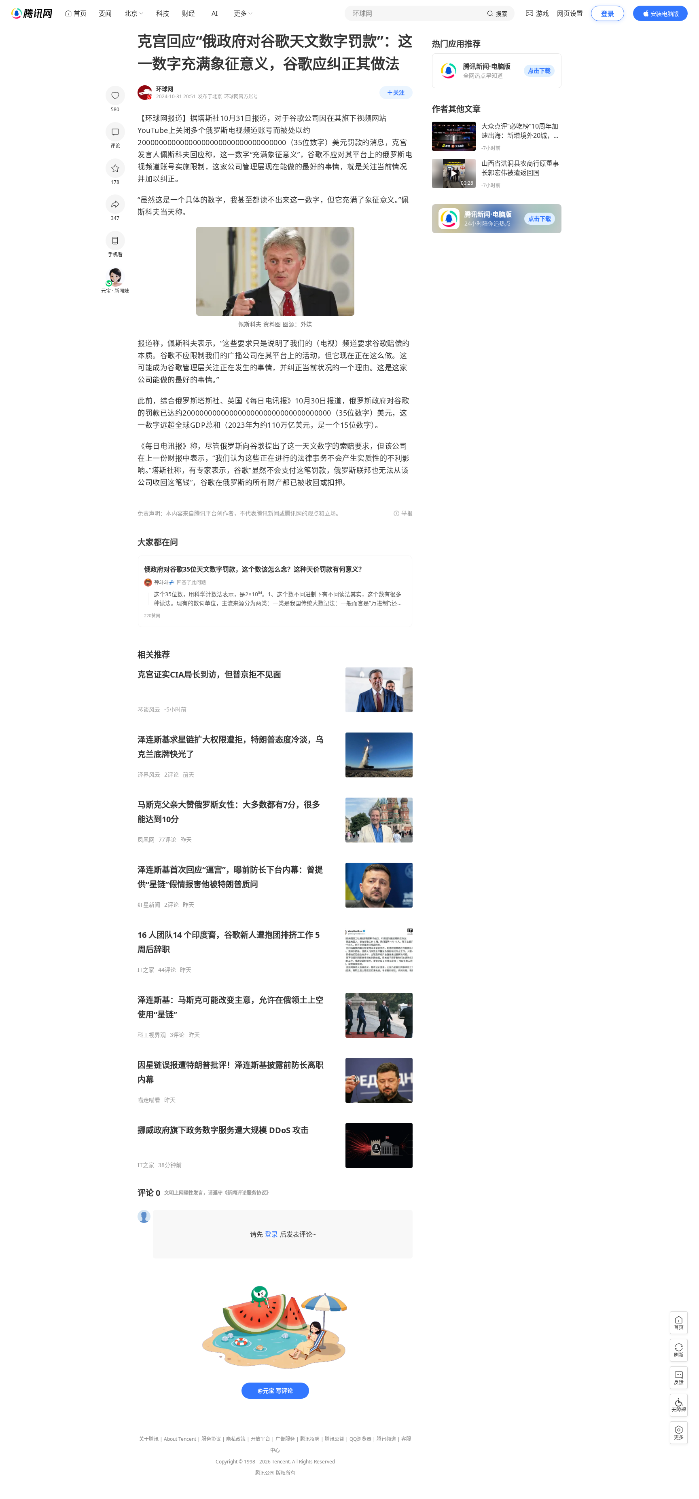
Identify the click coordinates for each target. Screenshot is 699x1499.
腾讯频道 (386, 1439)
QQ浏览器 (360, 1439)
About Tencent (180, 1439)
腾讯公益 (334, 1439)
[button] (539, 71)
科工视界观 (152, 1035)
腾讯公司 (265, 1472)
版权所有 (285, 1472)
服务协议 (211, 1439)
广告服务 (285, 1439)
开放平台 (260, 1439)
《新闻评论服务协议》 (246, 1192)
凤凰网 (146, 839)
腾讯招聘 (310, 1439)
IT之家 (146, 970)
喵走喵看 (149, 1100)
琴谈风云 (149, 709)
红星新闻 (149, 905)
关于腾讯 (149, 1439)
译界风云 (149, 774)
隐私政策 (236, 1439)
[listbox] (275, 909)
